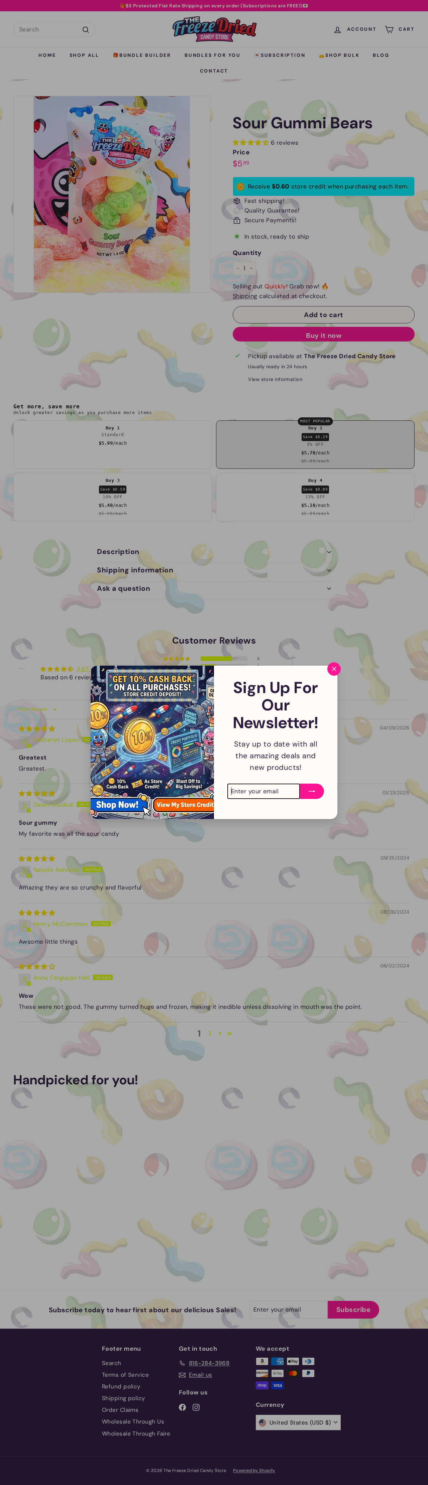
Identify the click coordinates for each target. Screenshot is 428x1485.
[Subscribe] (312, 791)
